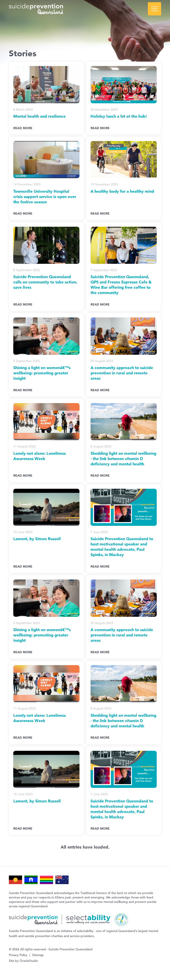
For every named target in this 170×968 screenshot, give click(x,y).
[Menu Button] (154, 8)
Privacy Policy (18, 955)
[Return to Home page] (85, 8)
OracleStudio (28, 961)
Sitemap (38, 955)
